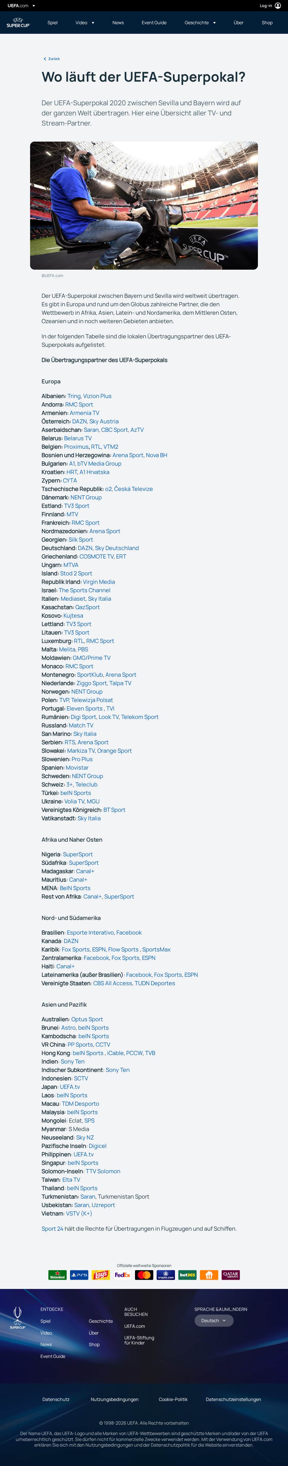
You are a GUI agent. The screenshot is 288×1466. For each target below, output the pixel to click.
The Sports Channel (85, 590)
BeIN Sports (75, 888)
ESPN (99, 949)
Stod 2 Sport (76, 573)
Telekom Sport (140, 717)
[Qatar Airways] (231, 1275)
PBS (83, 649)
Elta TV (71, 1179)
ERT (121, 556)
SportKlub (90, 674)
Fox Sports (76, 949)
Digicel (98, 1146)
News (46, 1344)
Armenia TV (84, 413)
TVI (110, 708)
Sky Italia (99, 598)
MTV (72, 514)
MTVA (71, 565)
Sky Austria (104, 421)
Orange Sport (114, 750)
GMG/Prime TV (92, 658)
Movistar (77, 767)
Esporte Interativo (90, 932)
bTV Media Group (99, 463)
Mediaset (73, 598)
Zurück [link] (54, 58)
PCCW (134, 1053)
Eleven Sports (85, 708)
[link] (52, 22)
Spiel (45, 1321)
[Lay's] (101, 1275)
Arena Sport (127, 455)
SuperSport (78, 854)
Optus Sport (87, 1019)
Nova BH (156, 455)
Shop (94, 1344)
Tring (74, 396)
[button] (85, 22)
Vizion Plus (97, 396)
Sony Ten (73, 1061)
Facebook (129, 932)
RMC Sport (79, 404)
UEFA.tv (70, 1086)
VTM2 (111, 446)
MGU (93, 801)
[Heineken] (57, 1275)
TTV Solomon (103, 1171)
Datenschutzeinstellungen (233, 1399)
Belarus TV (78, 438)
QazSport (87, 607)
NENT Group (86, 497)
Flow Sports (124, 949)
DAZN (79, 421)
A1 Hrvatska (94, 472)
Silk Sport (81, 539)
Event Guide (52, 1356)
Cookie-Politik (173, 1399)
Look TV (109, 717)
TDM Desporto (80, 1103)
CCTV (103, 1044)
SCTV (81, 1078)
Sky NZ (85, 1137)
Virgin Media (99, 581)
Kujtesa (73, 615)
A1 (72, 463)
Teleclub (86, 784)
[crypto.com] (166, 1275)
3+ (69, 784)
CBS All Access (112, 983)
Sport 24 (53, 1228)
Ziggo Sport (91, 683)
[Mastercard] (144, 1275)
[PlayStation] (79, 1275)
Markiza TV (81, 750)
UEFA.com (134, 1326)
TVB (150, 1053)
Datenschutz (55, 1399)
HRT (72, 472)
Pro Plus (82, 759)
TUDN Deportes (155, 983)
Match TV (81, 725)
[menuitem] (54, 22)
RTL (96, 446)
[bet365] (187, 1275)
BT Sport (114, 810)
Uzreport (103, 1205)
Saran (91, 429)
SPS (89, 1120)
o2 (108, 489)
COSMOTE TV (97, 556)
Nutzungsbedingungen (115, 1399)
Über (94, 1333)
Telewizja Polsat (92, 700)
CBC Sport (114, 429)
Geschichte (101, 1321)
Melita (67, 649)
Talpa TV (120, 683)
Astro (68, 1027)
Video (46, 1333)
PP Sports (80, 1044)
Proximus (76, 446)
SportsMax (156, 949)
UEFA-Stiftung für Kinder (139, 1340)
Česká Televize (133, 489)
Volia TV (74, 801)
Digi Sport (83, 717)
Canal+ (85, 871)
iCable (115, 1053)
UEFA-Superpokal (18, 22)
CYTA (70, 480)
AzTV (137, 429)
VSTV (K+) (79, 1213)
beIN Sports (75, 793)
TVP (64, 700)
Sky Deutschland (117, 548)
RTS (70, 742)
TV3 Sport (76, 505)
